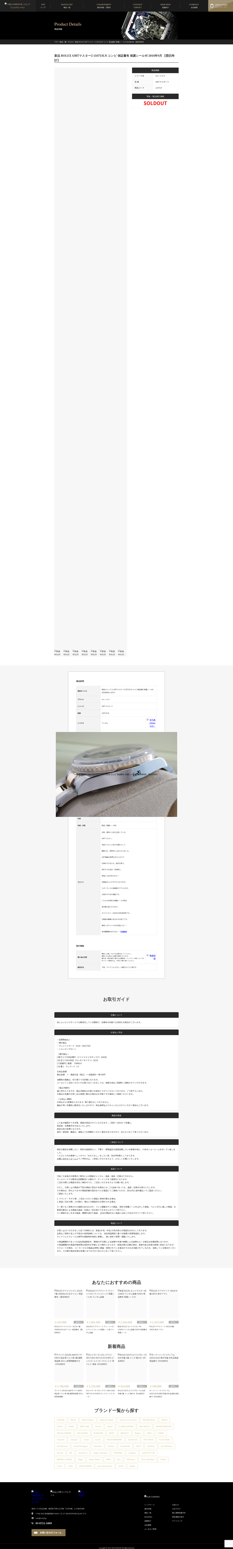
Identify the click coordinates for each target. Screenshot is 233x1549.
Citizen (86, 1439)
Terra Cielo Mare (147, 1459)
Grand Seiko (125, 1446)
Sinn (119, 1459)
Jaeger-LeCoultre (100, 1453)
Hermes (60, 1453)
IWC (70, 1453)
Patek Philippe (88, 1420)
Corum (98, 1439)
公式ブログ (176, 1509)
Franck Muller (164, 1439)
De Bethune (132, 1439)
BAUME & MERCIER (163, 1426)
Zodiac (132, 1466)
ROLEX (73, 1420)
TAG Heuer (130, 1459)
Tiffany (163, 1459)
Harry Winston (166, 1446)
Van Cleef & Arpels (105, 1466)
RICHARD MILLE (149, 1420)
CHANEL (161, 1433)
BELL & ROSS (82, 1433)
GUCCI (138, 1446)
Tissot (59, 1466)
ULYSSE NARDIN (85, 1466)
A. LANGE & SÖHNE (125, 1426)
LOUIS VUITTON (148, 1453)
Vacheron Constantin (128, 1420)
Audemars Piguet (106, 1420)
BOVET (112, 1433)
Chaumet (60, 1439)
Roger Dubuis (94, 1459)
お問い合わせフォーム (66, 1158)
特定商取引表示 (178, 1517)
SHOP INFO (165, 6)
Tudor (70, 1466)
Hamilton (151, 1446)
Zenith (121, 1466)
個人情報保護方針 (179, 1513)
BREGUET (125, 1433)
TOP (43, 6)
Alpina (109, 1426)
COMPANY (194, 6)
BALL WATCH (144, 1426)
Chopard (73, 1439)
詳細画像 (124, 931)
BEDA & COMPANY (64, 1433)
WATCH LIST (67, 6)
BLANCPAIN (98, 1433)
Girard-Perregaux (81, 1446)
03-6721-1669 (44, 1523)
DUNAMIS (60, 1420)
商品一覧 (63, 42)
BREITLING (84, 1426)
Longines (132, 1453)
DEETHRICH (148, 1439)
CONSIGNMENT (104, 6)
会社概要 (147, 1525)
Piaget (80, 1459)
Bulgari (138, 1433)
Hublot (71, 1426)
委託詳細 (147, 1509)
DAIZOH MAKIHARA (114, 1439)
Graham (111, 1446)
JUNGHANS (117, 1453)
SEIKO (108, 1459)
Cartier (60, 1426)
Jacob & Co (82, 1453)
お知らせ (175, 1505)
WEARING (148, 1517)
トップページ (149, 1505)
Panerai (98, 1426)
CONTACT (137, 6)
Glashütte (98, 1446)
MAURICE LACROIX (64, 1459)
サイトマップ (177, 1521)
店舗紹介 (147, 1521)
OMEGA (164, 1420)
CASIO (149, 1433)
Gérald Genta (62, 1446)
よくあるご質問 (150, 1529)
